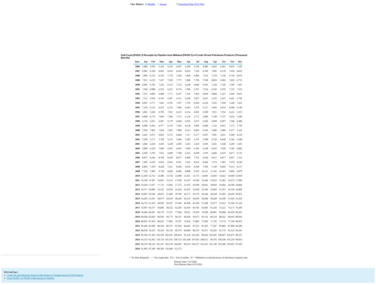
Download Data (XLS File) (191, 4)
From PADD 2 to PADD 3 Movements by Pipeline (30, 278)
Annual (163, 4)
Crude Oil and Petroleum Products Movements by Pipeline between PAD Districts (45, 275)
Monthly (151, 4)
